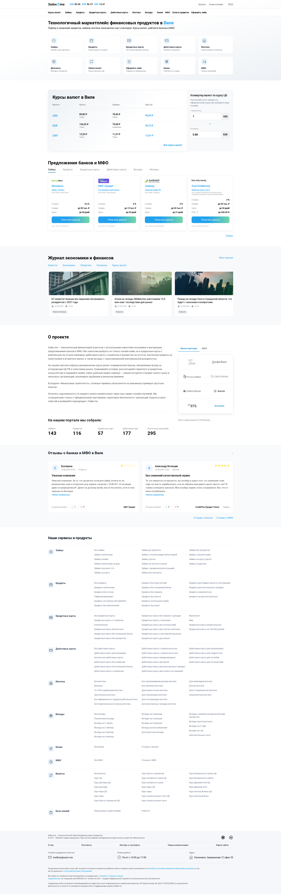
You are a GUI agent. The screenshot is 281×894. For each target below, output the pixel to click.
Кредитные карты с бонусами (156, 620)
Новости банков (59, 312)
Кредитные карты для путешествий (159, 625)
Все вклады (100, 714)
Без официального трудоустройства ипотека (115, 699)
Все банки (219, 406)
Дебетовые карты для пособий (204, 657)
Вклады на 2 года (197, 726)
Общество (85, 265)
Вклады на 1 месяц (103, 723)
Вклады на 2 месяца (104, 727)
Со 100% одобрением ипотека (108, 690)
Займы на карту (102, 572)
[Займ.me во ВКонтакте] (231, 837)
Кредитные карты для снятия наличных (161, 629)
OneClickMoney (201, 185)
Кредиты (80, 12)
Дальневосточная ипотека (155, 690)
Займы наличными (103, 554)
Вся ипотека (100, 681)
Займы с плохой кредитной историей (159, 554)
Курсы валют (54, 12)
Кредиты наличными (104, 587)
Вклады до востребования (154, 727)
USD (72, 4)
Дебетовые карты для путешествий (206, 662)
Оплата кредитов (180, 12)
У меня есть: (196, 111)
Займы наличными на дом (107, 564)
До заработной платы (108, 190)
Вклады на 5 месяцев (152, 714)
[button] (230, 4)
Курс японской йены (199, 796)
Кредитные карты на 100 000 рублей (206, 629)
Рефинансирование (103, 596)
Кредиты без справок (152, 592)
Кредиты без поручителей (154, 583)
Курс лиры (147, 791)
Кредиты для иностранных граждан (206, 587)
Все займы (99, 550)
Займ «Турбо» (58, 190)
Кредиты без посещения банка (156, 587)
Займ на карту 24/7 (201, 190)
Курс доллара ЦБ (102, 782)
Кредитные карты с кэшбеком (108, 620)
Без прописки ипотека (152, 686)
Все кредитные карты (104, 616)
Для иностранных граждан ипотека (159, 704)
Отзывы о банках (203, 517)
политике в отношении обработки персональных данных (170, 868)
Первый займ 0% (153, 190)
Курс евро (99, 796)
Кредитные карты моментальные (205, 625)
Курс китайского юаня (152, 782)
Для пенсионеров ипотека (154, 695)
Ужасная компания (63, 475)
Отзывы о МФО (224, 517)
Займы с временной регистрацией (158, 568)
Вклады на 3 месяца (104, 732)
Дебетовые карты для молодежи (110, 653)
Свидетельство (54, 879)
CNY (96, 4)
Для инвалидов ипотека (200, 681)
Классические (101, 625)
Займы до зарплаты (151, 550)
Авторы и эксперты (130, 845)
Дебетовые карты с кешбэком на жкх (160, 653)
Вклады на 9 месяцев (152, 723)
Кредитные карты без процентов (110, 638)
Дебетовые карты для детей (155, 662)
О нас (51, 845)
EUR (84, 4)
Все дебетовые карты (104, 648)
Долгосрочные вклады (153, 732)
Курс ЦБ (149, 105)
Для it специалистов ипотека (203, 690)
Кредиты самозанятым (200, 592)
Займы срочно (149, 559)
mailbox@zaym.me (63, 857)
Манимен (57, 185)
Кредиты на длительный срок (203, 596)
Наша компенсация (178, 845)
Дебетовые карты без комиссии (109, 662)
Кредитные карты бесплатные (109, 629)
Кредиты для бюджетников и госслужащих (210, 583)
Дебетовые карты (119, 12)
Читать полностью (61, 495)
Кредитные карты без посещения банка (113, 634)
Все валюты (100, 773)
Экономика (68, 265)
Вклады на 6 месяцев (152, 718)
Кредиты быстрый (150, 605)
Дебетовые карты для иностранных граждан (163, 666)
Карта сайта (222, 845)
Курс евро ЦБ (100, 791)
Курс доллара (100, 787)
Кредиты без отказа (104, 592)
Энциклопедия (216, 4)
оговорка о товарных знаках (111, 876)
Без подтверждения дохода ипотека (159, 681)
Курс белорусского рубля (201, 778)
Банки (160, 12)
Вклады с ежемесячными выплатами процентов (207, 715)
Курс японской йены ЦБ (200, 791)
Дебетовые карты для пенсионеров (206, 648)
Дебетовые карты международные (158, 657)
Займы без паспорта (151, 572)
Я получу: (194, 129)
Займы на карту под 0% (200, 559)
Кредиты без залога (151, 596)
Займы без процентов (199, 550)
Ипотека (136, 12)
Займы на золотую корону (154, 564)
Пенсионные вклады (104, 718)
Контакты (87, 845)
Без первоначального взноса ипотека (112, 704)
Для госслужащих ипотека (154, 699)
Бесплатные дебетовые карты (108, 657)
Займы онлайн (101, 559)
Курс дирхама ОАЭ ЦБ (199, 782)
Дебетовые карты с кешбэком (109, 671)
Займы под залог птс (104, 568)
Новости (52, 265)
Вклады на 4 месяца (104, 736)
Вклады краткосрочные (200, 721)
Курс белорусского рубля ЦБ (203, 773)
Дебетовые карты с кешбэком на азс (159, 648)
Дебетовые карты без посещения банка (113, 666)
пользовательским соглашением (78, 871)
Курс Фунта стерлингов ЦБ (107, 800)
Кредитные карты (97, 12)
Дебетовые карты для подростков (205, 653)
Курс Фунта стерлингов (153, 773)
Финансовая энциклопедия (107, 811)
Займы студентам (197, 564)
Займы (68, 12)
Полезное (102, 265)
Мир (191, 620)
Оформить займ (199, 12)
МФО (167, 12)
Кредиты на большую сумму (155, 601)
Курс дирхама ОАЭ (198, 787)
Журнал (202, 4)
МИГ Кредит (106, 185)
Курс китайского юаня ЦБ (154, 778)
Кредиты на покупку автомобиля (110, 601)
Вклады (149, 12)
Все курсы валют (173, 145)
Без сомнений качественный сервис (168, 475)
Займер (149, 185)
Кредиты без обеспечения (106, 605)
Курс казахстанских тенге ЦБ (156, 796)
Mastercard (194, 616)
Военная (98, 686)
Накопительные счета (199, 735)
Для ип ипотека (196, 686)
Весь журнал (226, 257)
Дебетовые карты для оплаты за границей (162, 671)
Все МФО (98, 760)
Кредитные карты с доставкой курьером (161, 634)
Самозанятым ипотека (200, 695)
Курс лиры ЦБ (148, 787)
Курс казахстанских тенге (154, 800)
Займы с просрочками (200, 554)
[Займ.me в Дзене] (223, 837)
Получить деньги (70, 219)
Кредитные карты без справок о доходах (161, 616)
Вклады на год (196, 730)
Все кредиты (100, 583)
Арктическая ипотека (104, 695)
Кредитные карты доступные (156, 638)
